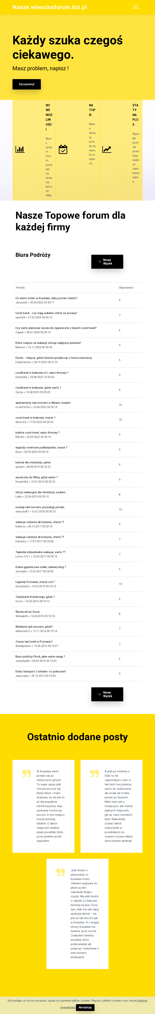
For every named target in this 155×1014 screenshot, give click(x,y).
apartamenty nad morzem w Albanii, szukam (43, 402)
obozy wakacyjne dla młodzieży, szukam (40, 492)
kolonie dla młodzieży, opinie (33, 462)
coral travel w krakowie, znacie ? (35, 417)
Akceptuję (85, 1007)
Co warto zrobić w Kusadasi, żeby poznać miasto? (47, 298)
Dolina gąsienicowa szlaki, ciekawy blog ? (41, 567)
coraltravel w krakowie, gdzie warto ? (38, 387)
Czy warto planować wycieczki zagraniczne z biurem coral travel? (56, 328)
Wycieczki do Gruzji (28, 611)
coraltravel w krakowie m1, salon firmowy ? (42, 372)
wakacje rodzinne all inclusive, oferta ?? (40, 522)
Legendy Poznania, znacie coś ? (35, 582)
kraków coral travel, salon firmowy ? (38, 432)
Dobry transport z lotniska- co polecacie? (41, 671)
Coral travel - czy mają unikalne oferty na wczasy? (46, 313)
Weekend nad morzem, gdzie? (34, 626)
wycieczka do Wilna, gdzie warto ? (37, 477)
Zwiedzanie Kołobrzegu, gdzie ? (35, 597)
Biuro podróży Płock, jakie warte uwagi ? (40, 656)
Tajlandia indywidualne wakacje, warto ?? (40, 552)
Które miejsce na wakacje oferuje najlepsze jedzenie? (48, 343)
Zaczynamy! (26, 84)
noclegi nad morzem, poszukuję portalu (40, 507)
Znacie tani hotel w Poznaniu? (34, 641)
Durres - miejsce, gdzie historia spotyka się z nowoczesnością (54, 358)
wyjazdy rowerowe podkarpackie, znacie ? (41, 447)
